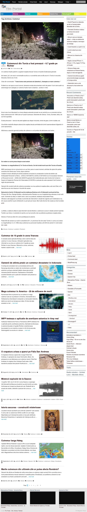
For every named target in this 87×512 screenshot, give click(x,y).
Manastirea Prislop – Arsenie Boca (76, 281)
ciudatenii (33, 399)
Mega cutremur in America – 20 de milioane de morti (26, 291)
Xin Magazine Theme (81, 510)
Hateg (52, 461)
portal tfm (5, 68)
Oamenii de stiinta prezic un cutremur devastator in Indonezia (31, 262)
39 (37, 485)
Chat (40, 2)
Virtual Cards (33, 2)
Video (69, 328)
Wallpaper (60, 2)
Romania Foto (71, 357)
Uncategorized (72, 315)
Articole (5, 229)
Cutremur (10, 229)
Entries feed (71, 256)
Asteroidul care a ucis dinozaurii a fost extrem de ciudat (75, 85)
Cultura (77, 14)
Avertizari (72, 318)
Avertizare (30, 345)
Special (27, 14)
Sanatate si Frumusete (74, 289)
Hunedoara (58, 461)
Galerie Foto (54, 14)
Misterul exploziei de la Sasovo (16, 378)
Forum (14, 2)
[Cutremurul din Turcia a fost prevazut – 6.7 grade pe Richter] (32, 42)
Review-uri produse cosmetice (76, 355)
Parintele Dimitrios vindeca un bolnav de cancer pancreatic (75, 32)
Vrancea (43, 345)
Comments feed (72, 259)
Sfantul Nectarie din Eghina (36, 505)
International (17, 68)
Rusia (61, 399)
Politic (70, 307)
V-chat (67, 2)
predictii (17, 229)
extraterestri (47, 399)
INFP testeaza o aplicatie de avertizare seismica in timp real (30, 318)
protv (2, 203)
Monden (71, 304)
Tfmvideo (3, 507)
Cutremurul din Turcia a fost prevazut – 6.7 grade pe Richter (32, 64)
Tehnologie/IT (66, 14)
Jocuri (46, 2)
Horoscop (52, 2)
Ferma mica (70, 350)
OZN (57, 399)
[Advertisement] (77, 220)
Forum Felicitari (71, 352)
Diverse (15, 14)
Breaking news (73, 298)
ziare (5, 225)
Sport (70, 312)
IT (69, 324)
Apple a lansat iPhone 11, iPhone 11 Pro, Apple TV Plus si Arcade (76, 63)
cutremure (47, 461)
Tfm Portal (6, 2)
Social (70, 309)
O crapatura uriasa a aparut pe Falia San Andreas (25, 351)
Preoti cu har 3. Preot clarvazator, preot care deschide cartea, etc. (73, 124)
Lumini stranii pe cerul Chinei (74, 51)
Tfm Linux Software (72, 359)
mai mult (18, 247)
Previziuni (22, 229)
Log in (70, 253)
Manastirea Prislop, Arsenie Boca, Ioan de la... (12, 505)
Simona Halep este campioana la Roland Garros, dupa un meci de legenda (76, 70)
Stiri (2, 14)
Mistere (40, 14)
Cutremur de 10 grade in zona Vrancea (19, 235)
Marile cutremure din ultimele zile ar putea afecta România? (30, 469)
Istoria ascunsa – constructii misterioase (21, 407)
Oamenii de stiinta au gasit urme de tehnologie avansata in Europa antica (75, 78)
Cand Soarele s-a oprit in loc (76, 47)
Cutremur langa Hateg (12, 440)
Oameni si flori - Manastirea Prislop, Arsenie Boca (71, 505)
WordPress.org (72, 262)
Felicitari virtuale (71, 348)
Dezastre (33, 285)
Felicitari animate (22, 2)
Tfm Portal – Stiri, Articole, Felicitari (13, 510)
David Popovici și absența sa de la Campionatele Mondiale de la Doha (75, 24)
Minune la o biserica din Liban (74, 56)
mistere (53, 399)
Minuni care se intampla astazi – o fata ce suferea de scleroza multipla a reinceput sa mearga (75, 40)
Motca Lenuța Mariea (73, 120)
